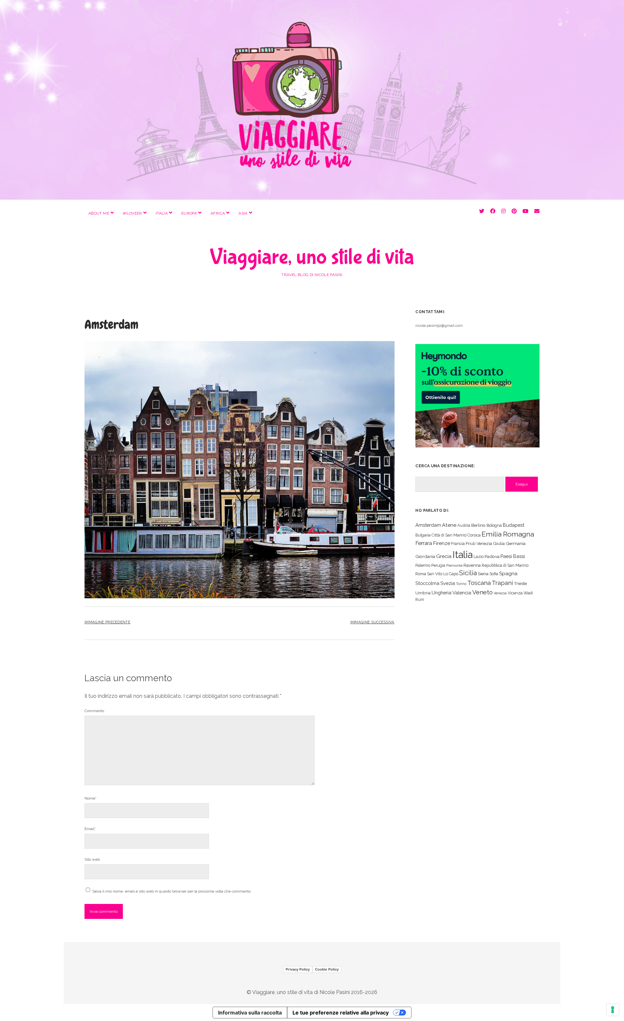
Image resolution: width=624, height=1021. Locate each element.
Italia (162, 213)
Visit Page (312, 100)
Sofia (493, 573)
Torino (461, 584)
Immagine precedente (107, 622)
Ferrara (423, 543)
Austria (463, 525)
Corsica (474, 535)
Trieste (520, 583)
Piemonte (454, 565)
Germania (516, 543)
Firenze (441, 543)
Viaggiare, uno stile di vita (312, 257)
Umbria (423, 592)
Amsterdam (428, 525)
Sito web (92, 859)
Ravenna (472, 565)
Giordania (425, 556)
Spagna (508, 573)
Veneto (482, 592)
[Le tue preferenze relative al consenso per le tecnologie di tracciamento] (612, 1009)
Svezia (447, 583)
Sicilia (468, 573)
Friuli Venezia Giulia (485, 543)
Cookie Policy (327, 969)
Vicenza (515, 592)
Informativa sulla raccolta (250, 1012)
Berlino (478, 525)
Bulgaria (423, 535)
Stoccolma (427, 583)
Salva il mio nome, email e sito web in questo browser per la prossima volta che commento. (172, 891)
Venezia (500, 593)
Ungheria (441, 592)
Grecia (443, 556)
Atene (449, 525)
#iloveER (132, 213)
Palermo (422, 565)
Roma (420, 573)
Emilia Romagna (508, 534)
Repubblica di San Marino (505, 565)
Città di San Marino (449, 535)
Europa (189, 213)
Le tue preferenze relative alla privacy (340, 1012)
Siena (483, 573)
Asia (243, 213)
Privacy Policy (298, 969)
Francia (458, 543)
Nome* (90, 798)
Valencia (461, 592)
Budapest (513, 525)
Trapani (502, 582)
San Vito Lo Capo (442, 573)
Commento (94, 711)
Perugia (438, 565)
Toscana (479, 582)
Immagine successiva (372, 622)
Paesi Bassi (512, 556)
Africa (218, 213)
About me (98, 213)
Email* (90, 829)
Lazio (479, 556)
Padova (492, 556)
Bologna (494, 525)
